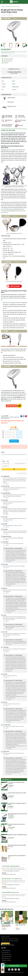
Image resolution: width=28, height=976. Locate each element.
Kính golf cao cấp (12, 106)
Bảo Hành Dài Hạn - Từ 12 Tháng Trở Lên (12, 878)
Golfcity (13, 350)
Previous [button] (1, 45)
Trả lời (4, 483)
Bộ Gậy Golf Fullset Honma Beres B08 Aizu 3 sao (17, 846)
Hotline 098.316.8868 (14, 965)
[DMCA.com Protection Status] (5, 943)
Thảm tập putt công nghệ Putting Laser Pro (16, 783)
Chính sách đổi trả (5, 952)
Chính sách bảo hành (6, 950)
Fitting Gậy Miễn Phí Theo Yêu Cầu (10, 892)
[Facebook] (21, 416)
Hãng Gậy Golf (13, 6)
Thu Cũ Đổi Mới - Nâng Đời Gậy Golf (10, 866)
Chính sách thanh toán (6, 954)
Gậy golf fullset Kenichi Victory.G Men (17, 792)
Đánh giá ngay (14, 440)
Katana (17, 6)
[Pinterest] (26, 416)
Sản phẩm (7, 6)
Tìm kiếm (18, 473)
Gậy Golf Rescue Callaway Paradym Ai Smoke (17, 804)
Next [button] (26, 45)
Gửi (14, 469)
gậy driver (3, 209)
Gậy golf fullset (5, 133)
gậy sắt (6, 310)
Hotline (14, 69)
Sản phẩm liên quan (7, 909)
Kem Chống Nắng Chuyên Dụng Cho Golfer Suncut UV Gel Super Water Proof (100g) (7, 925)
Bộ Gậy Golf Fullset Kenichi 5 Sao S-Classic (16, 825)
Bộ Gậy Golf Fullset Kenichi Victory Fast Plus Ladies (17, 814)
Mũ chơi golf (10, 102)
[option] (14, 29)
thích (8, 483)
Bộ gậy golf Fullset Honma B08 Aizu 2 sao (17, 856)
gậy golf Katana (10, 149)
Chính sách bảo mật (6, 958)
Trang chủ (3, 6)
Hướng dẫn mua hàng (6, 960)
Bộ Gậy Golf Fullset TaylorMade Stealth (17, 834)
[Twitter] (24, 416)
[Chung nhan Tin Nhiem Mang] (7, 944)
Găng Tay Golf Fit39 (20, 925)
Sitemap (3, 962)
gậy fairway (12, 209)
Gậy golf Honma (11, 97)
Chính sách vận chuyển (6, 956)
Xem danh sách (14, 73)
